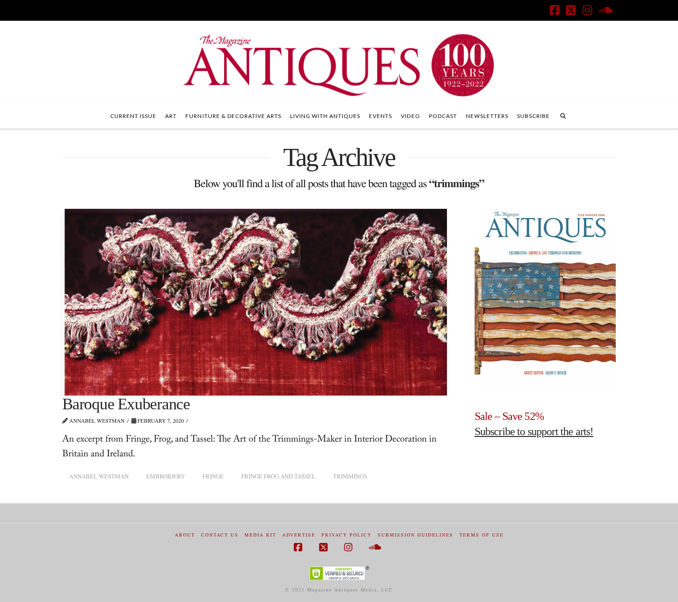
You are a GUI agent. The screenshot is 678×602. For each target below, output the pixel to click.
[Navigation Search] (563, 115)
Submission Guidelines (415, 535)
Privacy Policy (346, 535)
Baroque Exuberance (126, 404)
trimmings (350, 476)
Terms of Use (481, 535)
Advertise (298, 535)
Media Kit (260, 535)
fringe (213, 476)
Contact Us (219, 535)
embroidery (165, 476)
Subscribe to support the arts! (534, 431)
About (185, 535)
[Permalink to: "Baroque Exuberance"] (254, 302)
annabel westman (99, 476)
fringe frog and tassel (278, 476)
